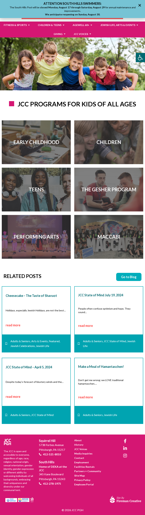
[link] (140, 57)
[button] (139, 5)
